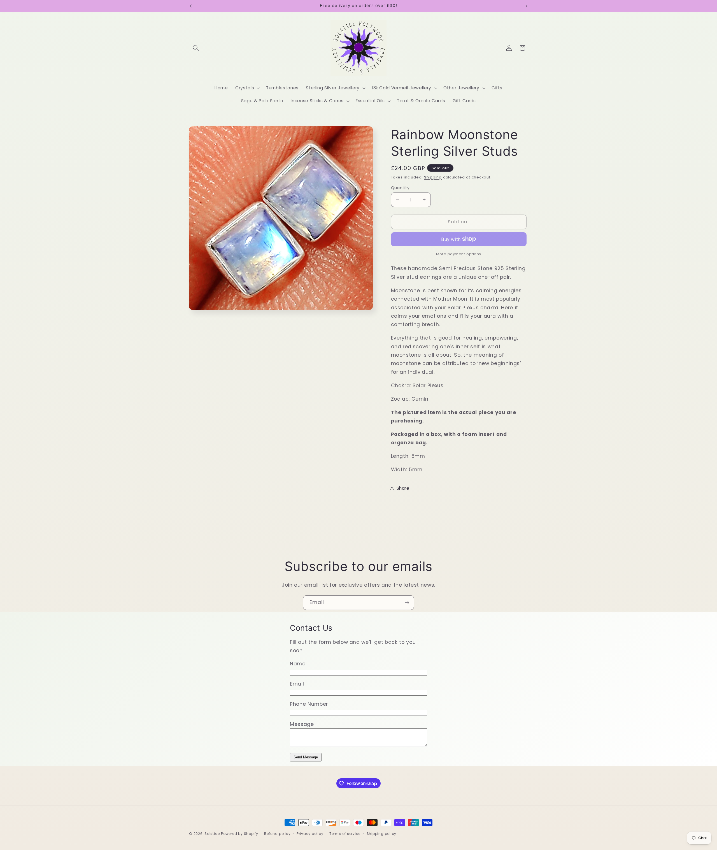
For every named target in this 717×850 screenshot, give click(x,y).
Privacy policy (310, 833)
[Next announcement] (526, 6)
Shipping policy (382, 833)
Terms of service (344, 833)
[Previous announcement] (191, 6)
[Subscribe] (407, 602)
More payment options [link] (458, 253)
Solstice (212, 833)
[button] (195, 48)
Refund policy (277, 833)
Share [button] (403, 488)
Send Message (306, 757)
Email (297, 684)
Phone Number (309, 704)
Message (302, 724)
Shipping (433, 177)
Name (298, 663)
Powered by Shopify (239, 833)
